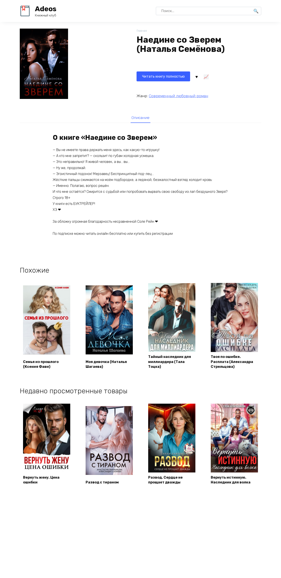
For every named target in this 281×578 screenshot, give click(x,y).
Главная (142, 30)
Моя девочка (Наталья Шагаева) (106, 364)
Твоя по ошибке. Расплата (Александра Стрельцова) (232, 362)
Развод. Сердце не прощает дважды (165, 479)
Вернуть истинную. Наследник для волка (230, 479)
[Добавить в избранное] (196, 76)
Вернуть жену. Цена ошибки (41, 479)
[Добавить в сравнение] (206, 76)
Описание (140, 117)
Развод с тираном (102, 482)
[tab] (140, 117)
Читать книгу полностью (163, 76)
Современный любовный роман (178, 96)
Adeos (45, 9)
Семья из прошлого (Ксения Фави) (41, 364)
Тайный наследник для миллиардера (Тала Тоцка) (169, 362)
